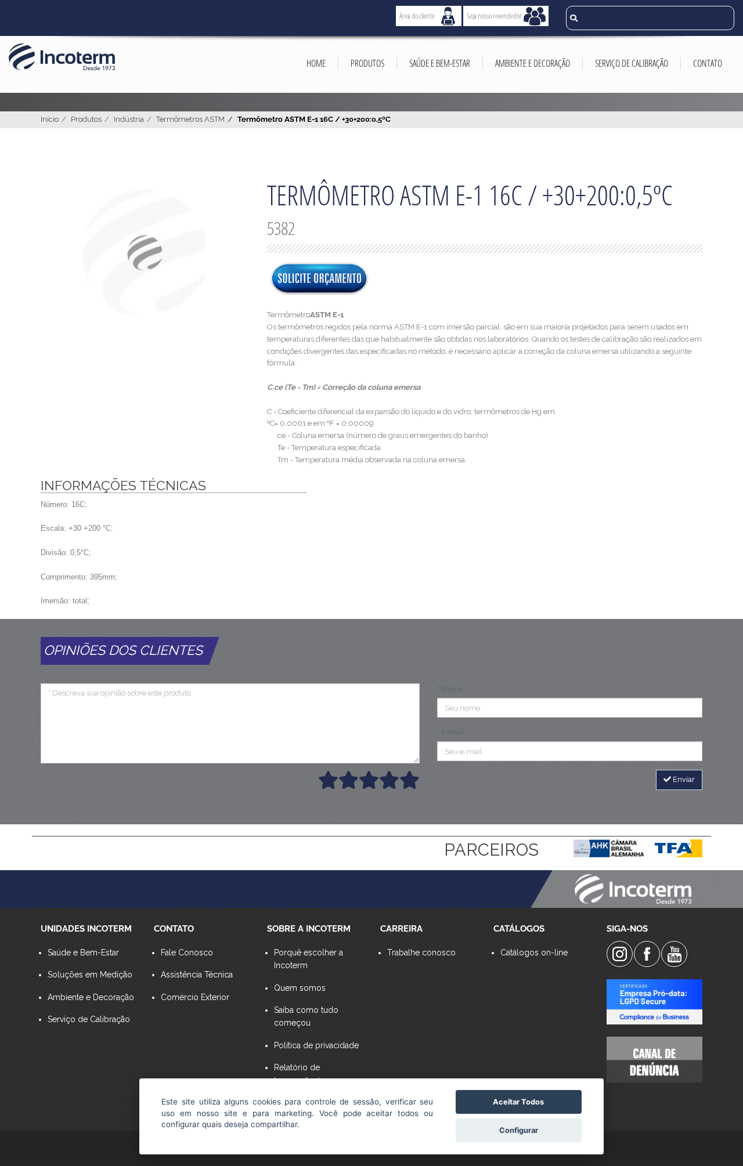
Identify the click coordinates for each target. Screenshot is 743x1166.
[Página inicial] (62, 57)
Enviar (683, 779)
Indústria (129, 119)
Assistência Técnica (197, 974)
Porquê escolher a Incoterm (308, 959)
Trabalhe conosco (421, 952)
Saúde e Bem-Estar (439, 63)
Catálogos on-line (534, 952)
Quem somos (300, 988)
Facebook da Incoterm (646, 954)
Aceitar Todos (518, 1102)
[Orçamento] (319, 280)
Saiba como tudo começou (306, 1016)
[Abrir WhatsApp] (714, 1136)
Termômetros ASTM (190, 119)
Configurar (518, 1130)
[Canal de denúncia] (654, 1059)
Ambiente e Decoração (532, 63)
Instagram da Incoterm (619, 954)
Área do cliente (417, 15)
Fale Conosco (187, 952)
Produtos (367, 63)
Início (50, 119)
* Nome (450, 689)
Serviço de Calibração (631, 63)
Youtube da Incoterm (674, 954)
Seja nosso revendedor (494, 15)
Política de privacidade (316, 1045)
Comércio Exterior (195, 997)
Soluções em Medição (90, 974)
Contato (707, 63)
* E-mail (450, 731)
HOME (316, 63)
